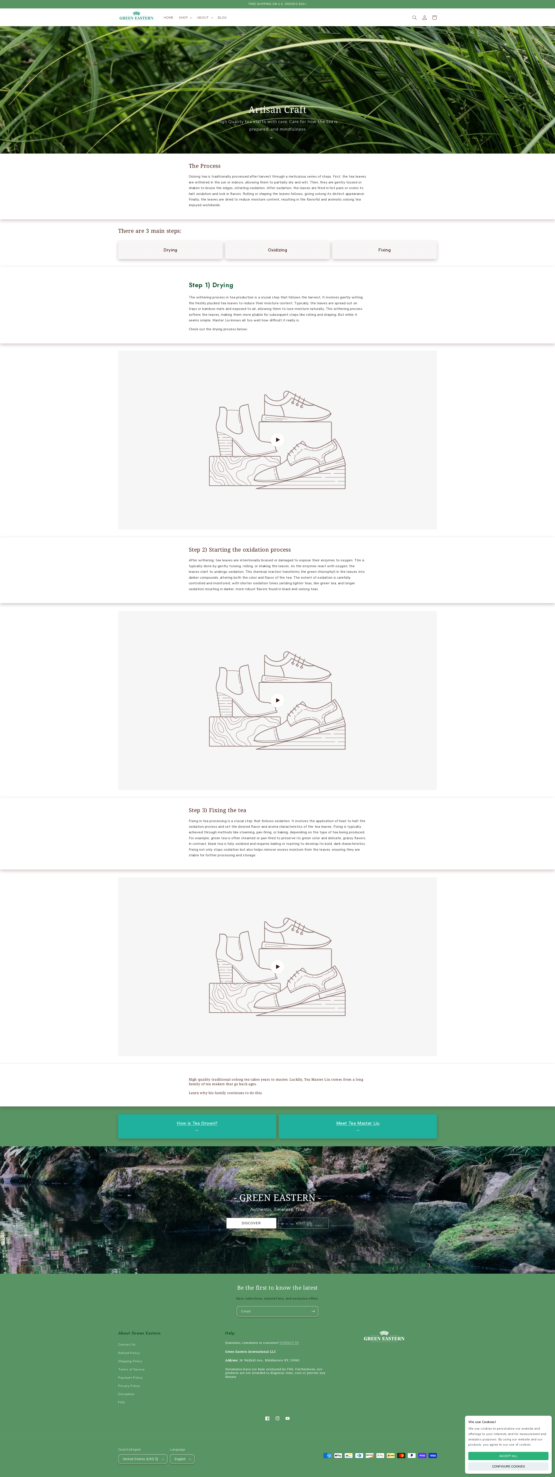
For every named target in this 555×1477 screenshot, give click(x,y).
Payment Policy (130, 1377)
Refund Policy (129, 1353)
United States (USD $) (140, 1459)
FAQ (121, 1402)
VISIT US (304, 1223)
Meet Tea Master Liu (358, 1123)
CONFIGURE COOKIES (508, 1466)
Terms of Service (131, 1369)
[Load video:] (277, 440)
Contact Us (126, 1344)
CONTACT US (289, 1343)
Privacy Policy (129, 1386)
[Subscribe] (313, 1311)
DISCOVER (251, 1223)
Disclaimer (126, 1394)
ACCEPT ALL (508, 1456)
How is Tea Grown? (197, 1123)
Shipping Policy (130, 1361)
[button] (185, 17)
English (180, 1459)
